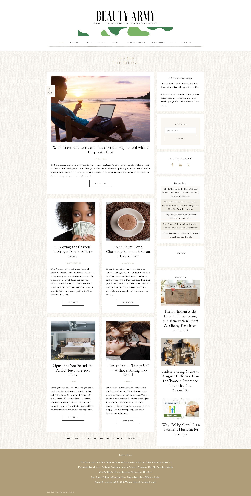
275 (122, 438)
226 (101, 438)
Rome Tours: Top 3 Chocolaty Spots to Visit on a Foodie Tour (128, 251)
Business (73, 382)
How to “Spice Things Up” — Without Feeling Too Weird (128, 370)
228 (114, 438)
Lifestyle (128, 382)
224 (89, 438)
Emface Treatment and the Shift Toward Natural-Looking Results (125, 482)
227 (108, 438)
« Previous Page (71, 438)
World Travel (100, 159)
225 (95, 438)
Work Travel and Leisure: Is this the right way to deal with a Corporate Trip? (100, 150)
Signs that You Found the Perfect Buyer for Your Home (73, 370)
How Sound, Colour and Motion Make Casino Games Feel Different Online (125, 477)
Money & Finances (73, 263)
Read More (100, 183)
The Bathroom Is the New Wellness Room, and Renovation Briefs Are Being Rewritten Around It (180, 192)
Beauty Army (125, 19)
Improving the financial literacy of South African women (73, 251)
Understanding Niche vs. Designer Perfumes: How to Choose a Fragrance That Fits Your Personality (180, 205)
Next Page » (131, 438)
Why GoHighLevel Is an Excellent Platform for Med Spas (181, 429)
